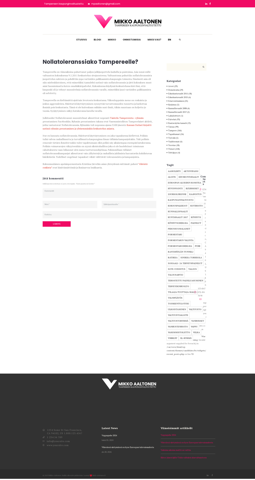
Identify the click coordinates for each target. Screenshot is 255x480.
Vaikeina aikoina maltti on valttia (176, 450)
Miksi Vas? (154, 39)
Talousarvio (175, 274)
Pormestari (175, 234)
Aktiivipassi (191, 171)
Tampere (172, 130)
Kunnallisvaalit (178, 211)
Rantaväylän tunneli (177, 123)
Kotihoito (196, 205)
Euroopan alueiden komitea (184, 182)
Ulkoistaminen (177, 309)
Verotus (172, 145)
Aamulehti (174, 171)
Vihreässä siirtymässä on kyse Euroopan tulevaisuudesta (128, 447)
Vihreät (172, 338)
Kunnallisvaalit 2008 (177, 108)
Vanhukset (197, 320)
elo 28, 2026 (107, 452)
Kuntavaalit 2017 (178, 217)
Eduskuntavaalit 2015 (178, 97)
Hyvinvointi (175, 188)
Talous (171, 126)
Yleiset (171, 148)
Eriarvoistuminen (176, 100)
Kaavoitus (195, 194)
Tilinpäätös (175, 297)
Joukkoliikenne (177, 194)
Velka (196, 332)
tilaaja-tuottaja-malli (182, 292)
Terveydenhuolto (178, 286)
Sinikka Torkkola (191, 257)
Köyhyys (196, 217)
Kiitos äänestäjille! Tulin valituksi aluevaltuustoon (184, 457)
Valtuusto (195, 309)
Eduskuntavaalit (189, 176)
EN (169, 39)
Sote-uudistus (176, 269)
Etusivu (81, 39)
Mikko (112, 39)
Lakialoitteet (174, 115)
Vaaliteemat (173, 141)
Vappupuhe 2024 (109, 435)
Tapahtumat (174, 134)
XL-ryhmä (186, 338)
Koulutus (172, 104)
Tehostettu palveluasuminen (185, 280)
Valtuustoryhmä (178, 320)
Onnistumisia (132, 39)
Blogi (97, 39)
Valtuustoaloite (178, 315)
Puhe (197, 246)
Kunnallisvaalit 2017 (177, 112)
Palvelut (172, 119)
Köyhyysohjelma (178, 223)
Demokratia (173, 89)
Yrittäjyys (172, 152)
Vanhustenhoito (178, 326)
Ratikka (173, 257)
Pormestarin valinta (180, 240)
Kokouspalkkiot (177, 205)
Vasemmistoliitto (179, 332)
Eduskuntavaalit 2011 (178, 93)
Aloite (172, 176)
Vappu (194, 326)
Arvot (171, 86)
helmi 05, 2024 (107, 440)
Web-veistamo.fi (99, 475)
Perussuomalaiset (179, 228)
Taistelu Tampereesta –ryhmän (127, 118)
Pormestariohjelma (180, 246)
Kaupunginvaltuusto (180, 200)
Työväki (171, 137)
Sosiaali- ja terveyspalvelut (185, 263)
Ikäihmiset (192, 188)
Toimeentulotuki (178, 303)
